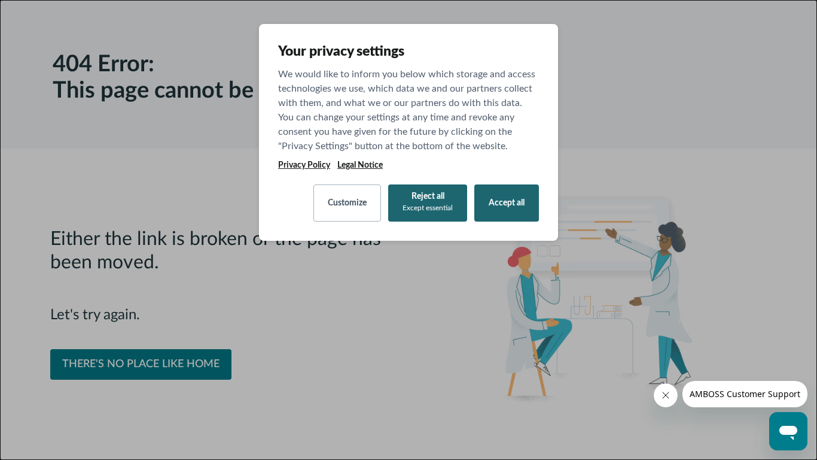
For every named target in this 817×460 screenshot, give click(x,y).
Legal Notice (360, 165)
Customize (347, 203)
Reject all (428, 201)
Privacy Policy (304, 165)
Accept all (507, 203)
